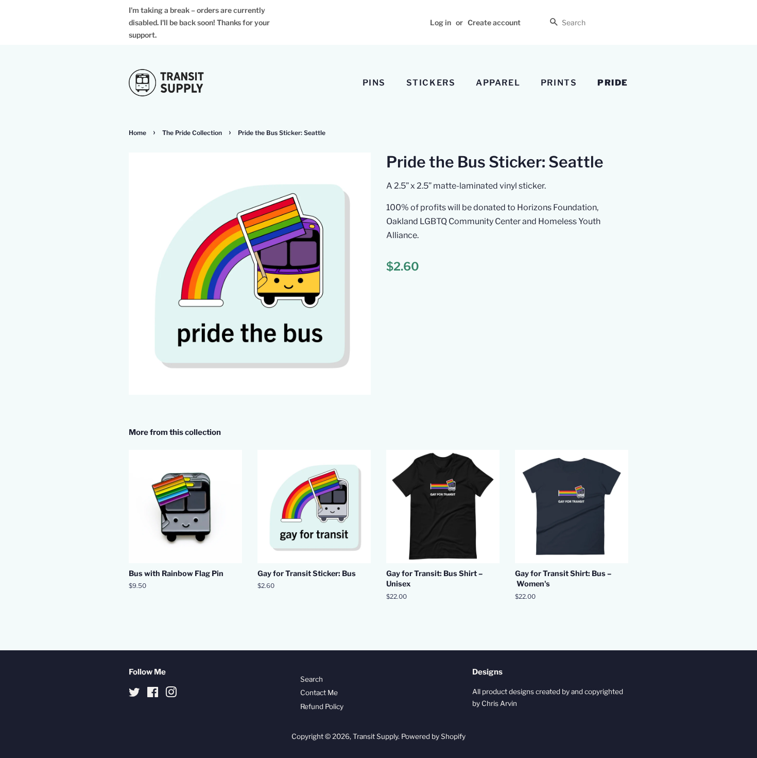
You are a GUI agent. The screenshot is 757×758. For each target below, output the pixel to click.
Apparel (498, 83)
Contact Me (319, 692)
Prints (559, 83)
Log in (440, 22)
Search (311, 679)
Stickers (431, 83)
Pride (612, 83)
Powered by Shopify (433, 736)
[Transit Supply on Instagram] (171, 694)
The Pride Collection (192, 133)
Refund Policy (321, 706)
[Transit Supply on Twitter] (134, 694)
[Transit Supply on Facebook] (153, 694)
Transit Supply (375, 736)
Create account (494, 22)
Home (137, 133)
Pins (374, 83)
